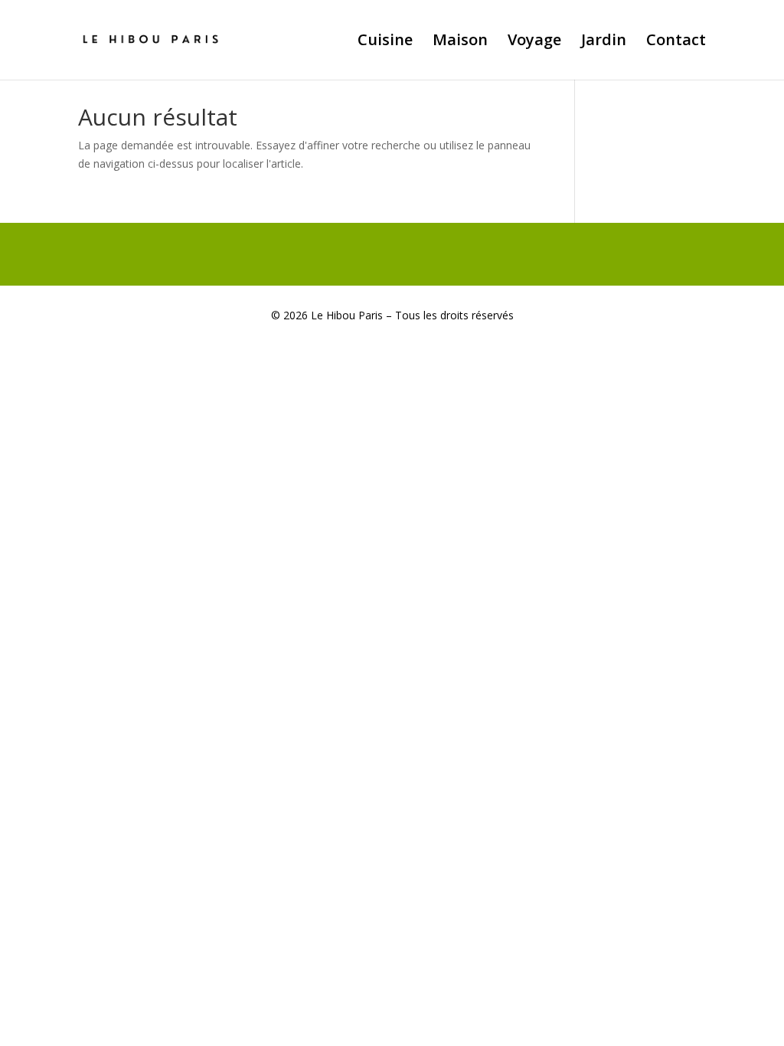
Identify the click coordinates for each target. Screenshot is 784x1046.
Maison (460, 42)
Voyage (534, 42)
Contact (676, 42)
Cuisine (385, 42)
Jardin (603, 42)
